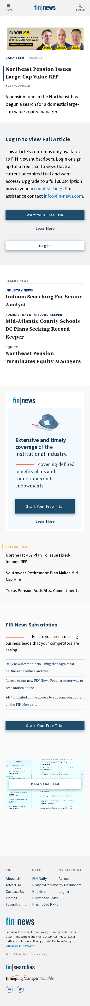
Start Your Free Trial (45, 214)
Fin (9, 869)
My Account (70, 869)
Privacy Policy (39, 954)
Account (65, 878)
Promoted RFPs (45, 904)
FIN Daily (39, 878)
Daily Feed (15, 58)
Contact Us (15, 891)
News (37, 869)
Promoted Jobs (45, 897)
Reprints (39, 891)
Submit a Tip (16, 904)
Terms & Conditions (17, 954)
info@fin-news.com (63, 196)
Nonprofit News (45, 885)
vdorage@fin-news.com (20, 945)
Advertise (13, 885)
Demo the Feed (45, 784)
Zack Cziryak (20, 86)
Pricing (12, 897)
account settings (46, 188)
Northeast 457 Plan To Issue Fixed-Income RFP (38, 558)
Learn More (45, 228)
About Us (13, 878)
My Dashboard (70, 885)
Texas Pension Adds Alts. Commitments (42, 590)
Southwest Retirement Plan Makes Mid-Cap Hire (42, 576)
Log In (45, 245)
